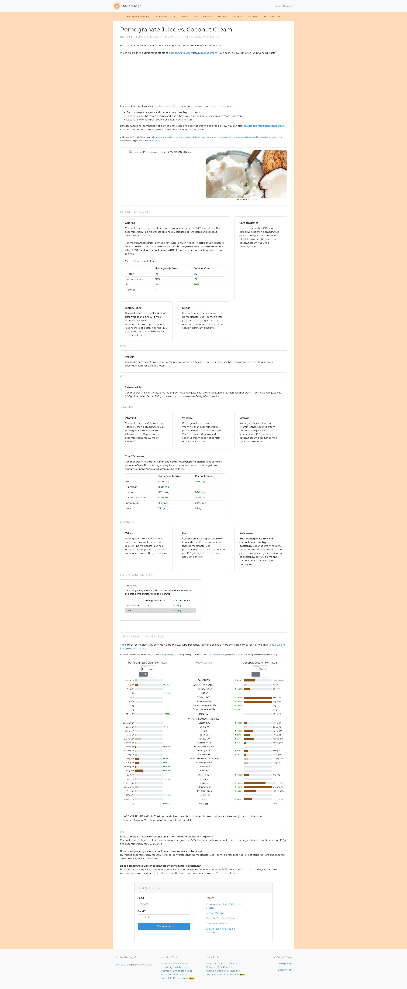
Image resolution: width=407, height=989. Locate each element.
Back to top (285, 969)
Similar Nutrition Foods (174, 974)
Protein (184, 16)
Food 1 (141, 898)
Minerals (223, 16)
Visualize (253, 16)
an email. (156, 141)
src (191, 152)
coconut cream (208, 52)
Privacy (288, 964)
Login (277, 6)
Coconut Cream (245, 199)
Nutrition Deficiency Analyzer (223, 970)
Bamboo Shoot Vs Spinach (221, 918)
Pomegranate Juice (177, 152)
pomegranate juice (180, 52)
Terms (281, 964)
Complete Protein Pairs (177, 978)
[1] (276, 52)
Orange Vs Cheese (216, 923)
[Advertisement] (203, 79)
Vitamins (208, 16)
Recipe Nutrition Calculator (221, 963)
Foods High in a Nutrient (175, 967)
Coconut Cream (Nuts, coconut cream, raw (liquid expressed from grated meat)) (239, 137)
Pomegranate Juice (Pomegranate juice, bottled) (179, 137)
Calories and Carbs (164, 16)
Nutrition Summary (138, 16)
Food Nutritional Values (174, 963)
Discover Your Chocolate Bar (225, 974)
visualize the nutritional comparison (263, 125)
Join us (119, 964)
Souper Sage (131, 6)
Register (288, 6)
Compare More (272, 16)
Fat (196, 16)
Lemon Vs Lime (215, 913)
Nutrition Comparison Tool (176, 970)
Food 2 (142, 911)
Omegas (238, 16)
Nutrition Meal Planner (219, 967)
